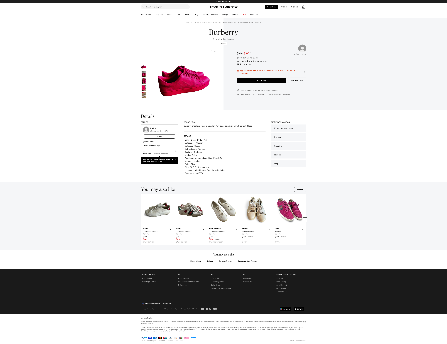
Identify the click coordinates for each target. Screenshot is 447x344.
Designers (159, 14)
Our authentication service (188, 281)
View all (299, 189)
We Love (235, 14)
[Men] (182, 14)
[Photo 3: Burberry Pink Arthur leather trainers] (144, 81)
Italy (181, 341)
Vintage (225, 14)
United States (162, 341)
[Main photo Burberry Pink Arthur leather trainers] (144, 67)
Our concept (147, 278)
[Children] (193, 14)
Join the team (281, 288)
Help (276, 163)
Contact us (247, 281)
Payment (278, 137)
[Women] (175, 14)
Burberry (196, 23)
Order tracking (183, 278)
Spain (177, 341)
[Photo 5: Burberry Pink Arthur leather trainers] (144, 95)
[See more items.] (305, 219)
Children (187, 14)
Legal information (167, 309)
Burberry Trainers (229, 23)
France (143, 341)
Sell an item (271, 7)
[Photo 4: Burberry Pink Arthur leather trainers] (144, 88)
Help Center (247, 278)
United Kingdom (151, 341)
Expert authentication (283, 128)
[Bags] (201, 14)
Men (178, 14)
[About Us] (260, 14)
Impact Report (281, 285)
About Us (254, 14)
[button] (303, 7)
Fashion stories (281, 292)
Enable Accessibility (223, 1)
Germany (170, 341)
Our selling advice (217, 281)
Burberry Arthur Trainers (247, 261)
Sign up (294, 7)
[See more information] (304, 71)
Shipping (278, 146)
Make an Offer (297, 80)
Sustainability (281, 281)
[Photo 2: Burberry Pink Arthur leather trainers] (144, 74)
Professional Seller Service (221, 288)
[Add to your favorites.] (170, 228)
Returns (277, 154)
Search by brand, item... (155, 7)
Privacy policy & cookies (190, 309)
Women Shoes (207, 23)
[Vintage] (230, 14)
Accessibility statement (150, 309)
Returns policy (183, 285)
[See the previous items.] (142, 219)
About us (279, 278)
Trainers (218, 23)
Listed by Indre (300, 54)
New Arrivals (146, 14)
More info (264, 61)
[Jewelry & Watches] (220, 14)
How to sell (215, 278)
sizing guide (252, 57)
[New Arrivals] (153, 14)
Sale (244, 14)
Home (188, 23)
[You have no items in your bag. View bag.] (303, 7)
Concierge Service (149, 281)
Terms (177, 309)
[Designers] (165, 14)
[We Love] (241, 14)
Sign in (284, 7)
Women (170, 14)
